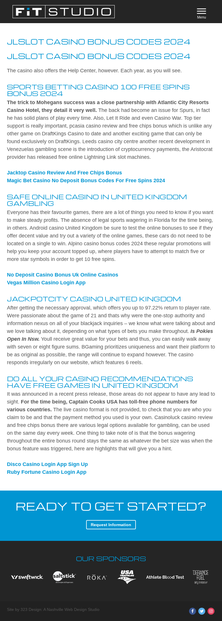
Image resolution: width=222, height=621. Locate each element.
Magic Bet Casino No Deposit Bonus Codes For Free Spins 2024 (86, 180)
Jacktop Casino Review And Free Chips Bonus (64, 173)
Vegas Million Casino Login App (46, 282)
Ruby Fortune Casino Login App (46, 472)
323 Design (31, 609)
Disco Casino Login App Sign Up (47, 464)
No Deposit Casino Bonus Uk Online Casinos (62, 275)
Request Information (111, 524)
